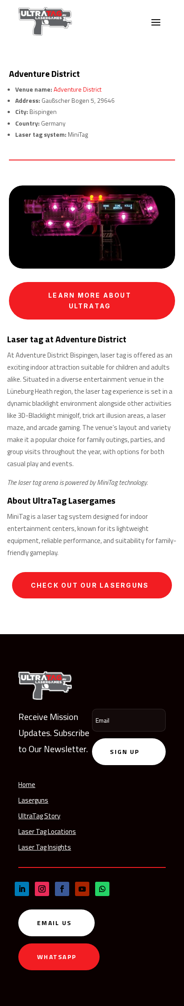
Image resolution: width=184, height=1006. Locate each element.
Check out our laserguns (90, 585)
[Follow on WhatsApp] (102, 889)
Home (26, 784)
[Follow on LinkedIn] (22, 889)
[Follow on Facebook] (62, 889)
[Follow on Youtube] (82, 889)
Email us (54, 922)
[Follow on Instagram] (42, 889)
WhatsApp (56, 956)
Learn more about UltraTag (89, 300)
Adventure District (77, 89)
